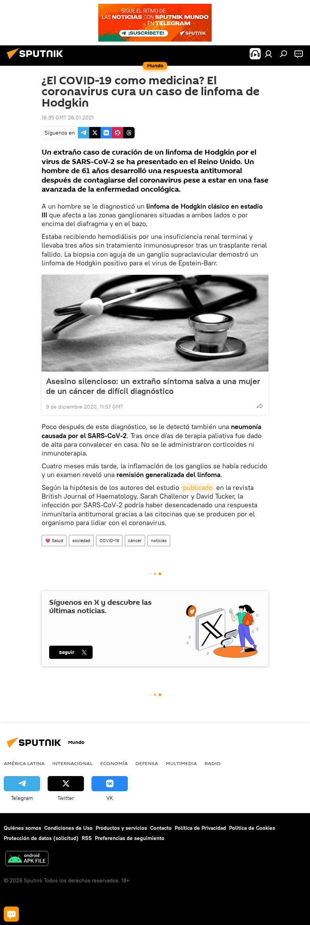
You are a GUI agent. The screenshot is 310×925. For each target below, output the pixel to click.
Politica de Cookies (252, 827)
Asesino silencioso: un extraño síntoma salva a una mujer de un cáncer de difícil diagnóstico (153, 386)
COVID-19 (109, 540)
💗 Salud (54, 540)
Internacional (72, 763)
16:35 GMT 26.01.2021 (68, 117)
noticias (159, 540)
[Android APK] (27, 859)
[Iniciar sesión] (268, 53)
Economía (114, 763)
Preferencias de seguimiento (129, 838)
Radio (213, 763)
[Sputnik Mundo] (37, 60)
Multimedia (181, 763)
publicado (197, 487)
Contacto (161, 827)
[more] (259, 406)
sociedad (81, 540)
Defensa (146, 763)
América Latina (24, 763)
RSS (87, 838)
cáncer (135, 540)
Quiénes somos (22, 827)
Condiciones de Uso (68, 827)
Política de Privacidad (200, 827)
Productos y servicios (121, 827)
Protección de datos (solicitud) (41, 838)
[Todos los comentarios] (11, 914)
